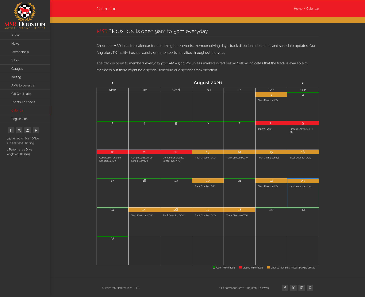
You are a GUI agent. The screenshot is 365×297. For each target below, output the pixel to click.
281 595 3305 (15, 143)
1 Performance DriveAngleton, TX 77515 (19, 152)
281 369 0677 (15, 138)
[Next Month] (303, 83)
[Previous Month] (112, 83)
